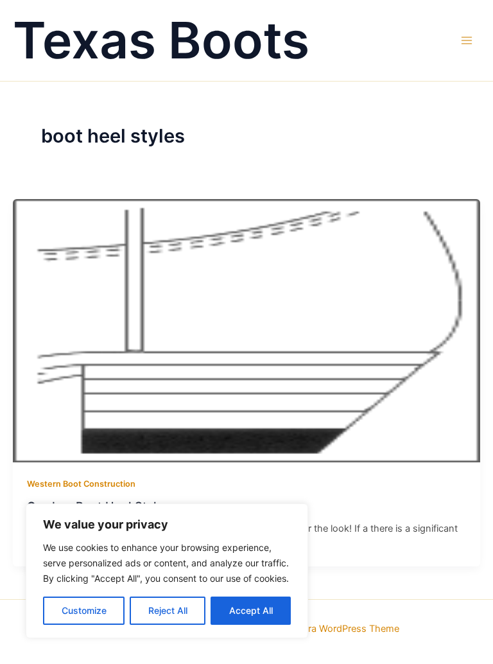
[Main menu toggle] (466, 40)
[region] (167, 570)
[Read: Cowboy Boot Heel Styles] (246, 330)
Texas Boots (161, 40)
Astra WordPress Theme (346, 628)
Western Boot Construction (81, 484)
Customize (84, 610)
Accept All (251, 610)
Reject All (167, 610)
